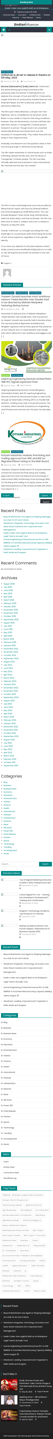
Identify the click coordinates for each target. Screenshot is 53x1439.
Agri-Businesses (9, 1210)
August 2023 (9, 700)
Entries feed (9, 1167)
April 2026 (8, 596)
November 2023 (11, 691)
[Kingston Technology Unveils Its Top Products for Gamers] (9, 915)
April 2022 (8, 752)
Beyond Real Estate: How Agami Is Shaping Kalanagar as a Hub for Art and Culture (27, 956)
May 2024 (8, 671)
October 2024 (10, 655)
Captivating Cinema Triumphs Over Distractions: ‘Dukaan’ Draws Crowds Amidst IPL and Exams (35, 1414)
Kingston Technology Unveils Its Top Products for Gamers (34, 912)
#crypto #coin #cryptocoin (15, 1200)
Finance (7, 805)
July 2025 (8, 626)
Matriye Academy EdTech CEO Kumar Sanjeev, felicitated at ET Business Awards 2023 (34, 928)
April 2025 (8, 636)
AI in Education (42, 1210)
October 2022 (10, 733)
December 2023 (11, 687)
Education (22, 15)
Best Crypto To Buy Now (34, 1235)
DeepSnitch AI (23, 1245)
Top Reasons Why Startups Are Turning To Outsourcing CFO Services (9, 495)
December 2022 (11, 726)
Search (17, 497)
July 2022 (8, 743)
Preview (7, 837)
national (17, 1271)
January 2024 (10, 684)
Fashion (7, 801)
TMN (19, 1286)
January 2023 (10, 723)
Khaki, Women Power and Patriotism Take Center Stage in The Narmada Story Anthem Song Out (35, 1384)
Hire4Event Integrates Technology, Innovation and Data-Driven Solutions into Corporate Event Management (26, 526)
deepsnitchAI (39, 1245)
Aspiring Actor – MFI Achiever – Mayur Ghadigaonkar (33, 1398)
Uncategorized (10, 850)
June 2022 (8, 746)
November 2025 (11, 613)
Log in (6, 1161)
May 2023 (8, 710)
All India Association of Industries (17, 1215)
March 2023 (9, 717)
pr (11, 263)
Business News (9, 15)
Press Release (27, 17)
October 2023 (10, 694)
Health (6, 808)
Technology (9, 844)
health (5, 1265)
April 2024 (8, 674)
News (6, 824)
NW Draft (8, 827)
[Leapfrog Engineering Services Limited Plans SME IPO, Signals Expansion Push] (26, 356)
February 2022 (10, 759)
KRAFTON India (37, 1265)
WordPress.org (10, 1178)
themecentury (43, 1436)
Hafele (42, 1260)
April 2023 (8, 713)
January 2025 (10, 645)
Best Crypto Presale (11, 1235)
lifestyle (5, 1271)
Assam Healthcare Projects (14, 1225)
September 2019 (11, 765)
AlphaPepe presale (10, 1220)
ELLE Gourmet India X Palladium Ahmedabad (22, 1255)
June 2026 (8, 590)
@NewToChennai (33, 1205)
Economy (8, 792)
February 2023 (10, 720)
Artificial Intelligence (32, 1220)
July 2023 (8, 704)
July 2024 (8, 665)
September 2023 (11, 697)
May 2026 (8, 593)
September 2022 (11, 736)
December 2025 (11, 609)
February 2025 (10, 642)
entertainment (9, 1260)
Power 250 (8, 831)
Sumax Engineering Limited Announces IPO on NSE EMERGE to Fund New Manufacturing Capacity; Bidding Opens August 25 (28, 542)
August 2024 (9, 661)
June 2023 (8, 707)
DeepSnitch (7, 1245)
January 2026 (10, 606)
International (9, 811)
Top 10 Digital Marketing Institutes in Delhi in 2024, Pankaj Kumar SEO (35, 881)
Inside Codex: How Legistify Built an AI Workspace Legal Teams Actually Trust (25, 979)
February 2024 (10, 681)
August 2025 (9, 623)
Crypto (35, 1240)
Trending (8, 847)
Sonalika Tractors (21, 1281)
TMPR (27, 1286)
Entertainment (35, 15)
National (15, 17)
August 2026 (9, 584)
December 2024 (11, 648)
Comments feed (11, 1172)
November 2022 (11, 730)
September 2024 (11, 658)
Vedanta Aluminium (11, 1291)
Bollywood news (9, 1240)
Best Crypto (38, 1230)
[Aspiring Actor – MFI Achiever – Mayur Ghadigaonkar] (9, 1399)
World (38, 17)
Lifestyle (47, 15)
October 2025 (10, 616)
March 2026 (9, 600)
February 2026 (10, 603)
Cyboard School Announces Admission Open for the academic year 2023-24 (46, 495)
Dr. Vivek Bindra (9, 1250)
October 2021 (9, 762)
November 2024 (11, 652)
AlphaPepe (40, 1215)
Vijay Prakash (25, 385)
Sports (6, 840)
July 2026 (8, 587)
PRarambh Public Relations (14, 1276)
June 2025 (8, 629)
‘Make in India (39, 1291)
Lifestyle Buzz (9, 818)
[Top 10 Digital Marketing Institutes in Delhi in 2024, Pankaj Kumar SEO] (9, 884)
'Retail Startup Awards (12, 1205)
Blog (5, 782)
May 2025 (8, 632)
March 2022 (9, 755)
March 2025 (9, 639)
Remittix (6, 1281)
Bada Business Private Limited (15, 1230)
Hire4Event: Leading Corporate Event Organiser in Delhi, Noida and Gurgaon (26, 1003)
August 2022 (9, 739)
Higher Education (19, 1265)
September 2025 (11, 619)
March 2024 (9, 678)
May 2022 (8, 749)
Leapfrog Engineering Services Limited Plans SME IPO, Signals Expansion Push (26, 380)
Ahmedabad (26, 1210)
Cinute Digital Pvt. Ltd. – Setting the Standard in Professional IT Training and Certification (34, 897)
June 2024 (8, 668)
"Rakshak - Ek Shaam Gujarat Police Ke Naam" (22, 1195)
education (24, 1250)
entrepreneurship (27, 1260)
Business (5, 375)
